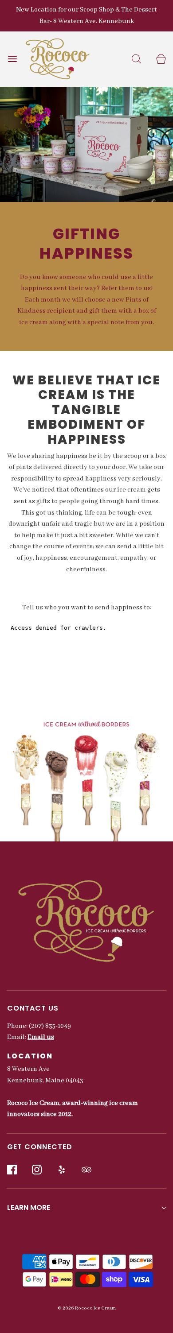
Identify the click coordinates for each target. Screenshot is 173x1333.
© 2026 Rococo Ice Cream (87, 1308)
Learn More (28, 1207)
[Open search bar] (136, 59)
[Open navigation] (12, 59)
